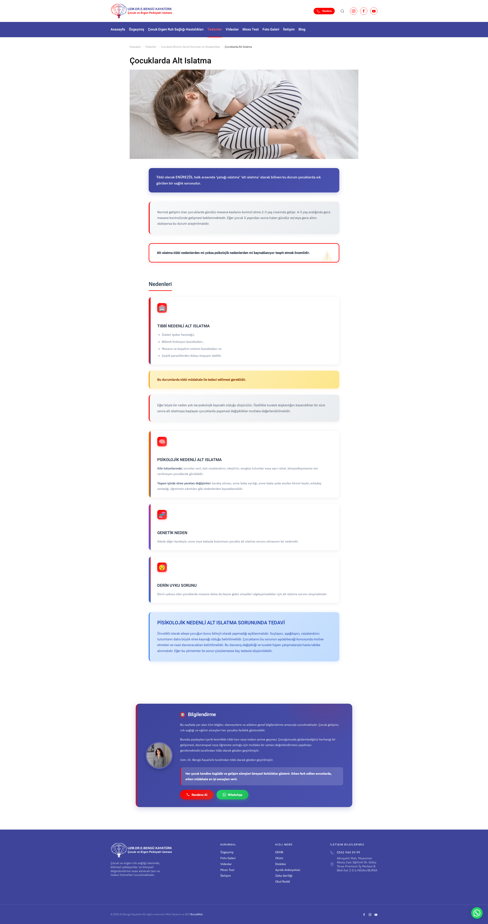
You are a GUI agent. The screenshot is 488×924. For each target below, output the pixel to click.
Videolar (232, 29)
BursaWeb (196, 914)
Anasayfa (118, 29)
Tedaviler (214, 29)
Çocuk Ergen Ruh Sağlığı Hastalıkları (176, 29)
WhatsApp (235, 795)
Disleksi (280, 864)
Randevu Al (199, 795)
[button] (342, 11)
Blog (302, 29)
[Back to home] (141, 11)
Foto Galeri (270, 29)
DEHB (279, 852)
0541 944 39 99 (348, 852)
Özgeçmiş (136, 29)
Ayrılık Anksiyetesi (287, 870)
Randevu (327, 11)
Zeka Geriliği (283, 875)
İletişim (289, 29)
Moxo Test (250, 29)
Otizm (279, 858)
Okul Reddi (282, 881)
